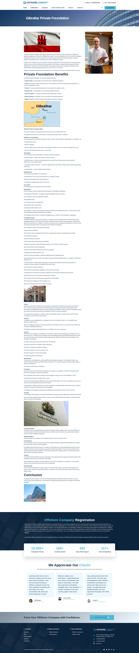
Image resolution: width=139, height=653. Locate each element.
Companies (34, 7)
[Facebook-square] (104, 649)
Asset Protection (58, 7)
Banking (45, 7)
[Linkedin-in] (113, 649)
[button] (102, 7)
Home (25, 7)
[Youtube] (109, 649)
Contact (80, 7)
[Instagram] (111, 649)
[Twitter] (106, 649)
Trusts (70, 7)
